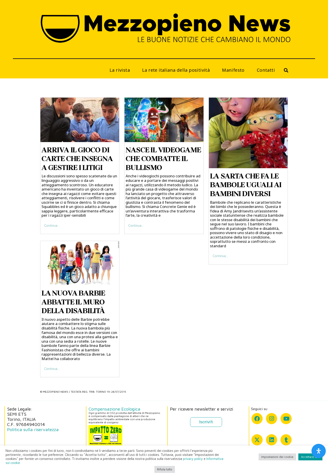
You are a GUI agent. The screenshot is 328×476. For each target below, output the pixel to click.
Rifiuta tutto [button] (164, 469)
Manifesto (233, 70)
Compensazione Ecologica (114, 408)
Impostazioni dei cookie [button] (277, 457)
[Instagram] (271, 418)
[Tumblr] (286, 439)
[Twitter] (257, 439)
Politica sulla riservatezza (33, 429)
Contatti (266, 70)
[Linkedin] (271, 439)
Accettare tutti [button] (310, 457)
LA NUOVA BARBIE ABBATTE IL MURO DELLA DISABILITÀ (73, 302)
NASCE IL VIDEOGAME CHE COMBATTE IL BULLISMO (163, 159)
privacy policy (193, 459)
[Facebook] (257, 418)
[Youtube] (286, 418)
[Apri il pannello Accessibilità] (318, 451)
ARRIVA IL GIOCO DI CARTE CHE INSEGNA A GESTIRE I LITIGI (77, 159)
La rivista (120, 70)
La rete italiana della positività (176, 70)
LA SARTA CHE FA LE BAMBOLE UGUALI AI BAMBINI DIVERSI (246, 185)
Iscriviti (206, 422)
